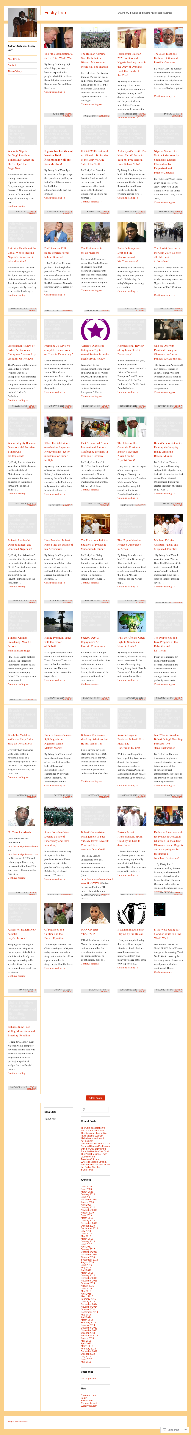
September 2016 (89, 1259)
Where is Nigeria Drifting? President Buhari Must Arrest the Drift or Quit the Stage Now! (21, 159)
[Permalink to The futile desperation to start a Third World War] (58, 39)
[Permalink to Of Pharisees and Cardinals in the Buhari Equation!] (58, 915)
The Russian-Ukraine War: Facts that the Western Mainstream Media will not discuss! (94, 1137)
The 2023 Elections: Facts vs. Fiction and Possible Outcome (166, 58)
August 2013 (87, 1338)
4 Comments (103, 116)
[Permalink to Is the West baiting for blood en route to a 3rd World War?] (168, 915)
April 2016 (86, 1270)
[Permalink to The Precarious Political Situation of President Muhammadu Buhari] (95, 525)
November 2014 (89, 1307)
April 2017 (86, 1246)
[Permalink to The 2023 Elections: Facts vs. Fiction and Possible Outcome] (168, 39)
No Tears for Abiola (19, 832)
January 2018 (88, 1241)
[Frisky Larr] (22, 36)
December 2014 (89, 1304)
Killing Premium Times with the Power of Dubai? (57, 642)
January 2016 (88, 1275)
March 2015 (87, 1296)
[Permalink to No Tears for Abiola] (22, 817)
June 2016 (86, 1265)
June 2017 (86, 1244)
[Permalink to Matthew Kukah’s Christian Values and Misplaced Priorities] (168, 525)
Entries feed (87, 1400)
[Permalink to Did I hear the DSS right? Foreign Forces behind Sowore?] (58, 234)
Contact (12, 65)
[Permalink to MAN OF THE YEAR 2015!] (95, 915)
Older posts (95, 1098)
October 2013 (88, 1333)
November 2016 (89, 1254)
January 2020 (88, 1207)
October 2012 (88, 1354)
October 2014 (88, 1309)
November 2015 (89, 1280)
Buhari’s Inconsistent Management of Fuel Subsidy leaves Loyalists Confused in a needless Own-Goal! (95, 840)
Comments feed (89, 1403)
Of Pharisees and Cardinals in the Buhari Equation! (54, 934)
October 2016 (88, 1257)
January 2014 (88, 1325)
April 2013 (86, 1343)
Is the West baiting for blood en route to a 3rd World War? (167, 934)
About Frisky (14, 59)
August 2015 (87, 1286)
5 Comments (66, 894)
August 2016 (87, 1262)
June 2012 (86, 1359)
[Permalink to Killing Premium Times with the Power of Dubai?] (58, 623)
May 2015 (86, 1291)
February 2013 (88, 1348)
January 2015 (88, 1301)
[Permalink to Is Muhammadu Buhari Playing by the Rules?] (132, 915)
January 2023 (88, 1194)
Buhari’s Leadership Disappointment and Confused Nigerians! (20, 544)
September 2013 (89, 1335)
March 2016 (87, 1273)
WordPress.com (89, 1406)
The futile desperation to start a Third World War (93, 1129)
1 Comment (103, 311)
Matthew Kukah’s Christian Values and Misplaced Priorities (166, 544)
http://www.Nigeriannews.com (23, 854)
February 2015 (88, 1299)
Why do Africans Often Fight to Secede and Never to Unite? (131, 642)
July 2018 (86, 1231)
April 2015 (86, 1293)
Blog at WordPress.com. (18, 1421)
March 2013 (87, 1346)
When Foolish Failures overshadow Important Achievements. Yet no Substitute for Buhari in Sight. (57, 451)
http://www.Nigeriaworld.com (23, 846)
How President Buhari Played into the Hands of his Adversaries (58, 544)
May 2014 (86, 1314)
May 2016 (86, 1267)
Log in (84, 1398)
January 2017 (88, 1249)
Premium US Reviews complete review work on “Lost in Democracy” (58, 350)
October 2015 (88, 1283)
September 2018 (89, 1228)
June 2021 (86, 1197)
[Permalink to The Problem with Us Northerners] (95, 234)
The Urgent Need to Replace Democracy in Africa (129, 544)
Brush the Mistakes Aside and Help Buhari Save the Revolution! (21, 739)
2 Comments (66, 311)
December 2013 (89, 1327)
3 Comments (30, 700)
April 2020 (86, 1205)
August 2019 (87, 1212)
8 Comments (177, 115)
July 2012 (86, 1356)
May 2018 (86, 1236)
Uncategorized (88, 1378)
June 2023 (86, 1189)
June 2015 (86, 1288)
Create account (88, 1395)
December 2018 (89, 1223)
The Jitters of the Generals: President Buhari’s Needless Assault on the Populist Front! (129, 451)
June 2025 (86, 1186)
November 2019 (89, 1210)
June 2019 (86, 1215)
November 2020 (89, 1199)
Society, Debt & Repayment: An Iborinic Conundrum (93, 642)
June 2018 (86, 1233)
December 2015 (89, 1278)
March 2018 (87, 1239)
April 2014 (86, 1317)
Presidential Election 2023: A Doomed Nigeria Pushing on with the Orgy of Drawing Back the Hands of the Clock (95, 1147)
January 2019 (88, 1220)
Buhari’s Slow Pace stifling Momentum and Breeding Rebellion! (21, 1031)
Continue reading (54, 91)
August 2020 (87, 1202)
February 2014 (88, 1322)
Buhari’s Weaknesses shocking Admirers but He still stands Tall (94, 739)
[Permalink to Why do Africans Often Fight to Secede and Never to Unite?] (132, 623)
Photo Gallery (15, 71)
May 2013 (86, 1341)
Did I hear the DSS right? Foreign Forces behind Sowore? (56, 252)
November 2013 (89, 1330)
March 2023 (87, 1192)
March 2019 (87, 1218)
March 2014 (87, 1320)
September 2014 (89, 1312)
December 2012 (89, 1351)
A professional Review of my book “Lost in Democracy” (131, 350)
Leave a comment (67, 115)
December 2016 (89, 1252)
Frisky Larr (55, 12)
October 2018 (88, 1226)
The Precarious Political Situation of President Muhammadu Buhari (94, 544)
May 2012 (86, 1361)
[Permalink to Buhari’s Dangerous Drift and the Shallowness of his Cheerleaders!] (132, 234)
